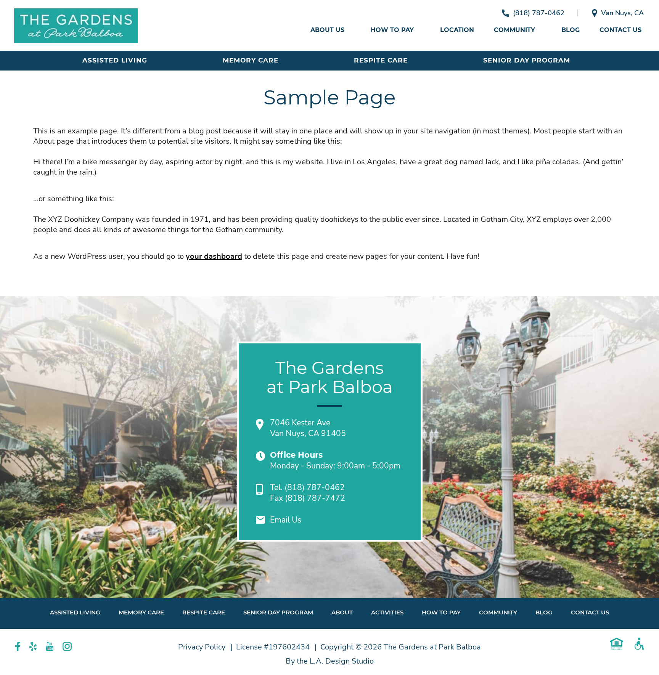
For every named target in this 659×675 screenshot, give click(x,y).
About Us (327, 30)
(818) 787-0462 (538, 13)
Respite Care (381, 60)
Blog (570, 30)
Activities (387, 612)
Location (457, 30)
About (342, 612)
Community (514, 30)
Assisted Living (114, 60)
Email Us (285, 520)
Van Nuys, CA (622, 13)
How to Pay (392, 30)
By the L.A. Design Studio (330, 661)
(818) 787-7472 (315, 498)
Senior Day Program (526, 60)
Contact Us (620, 30)
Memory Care (250, 60)
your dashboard (214, 256)
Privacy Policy (201, 647)
